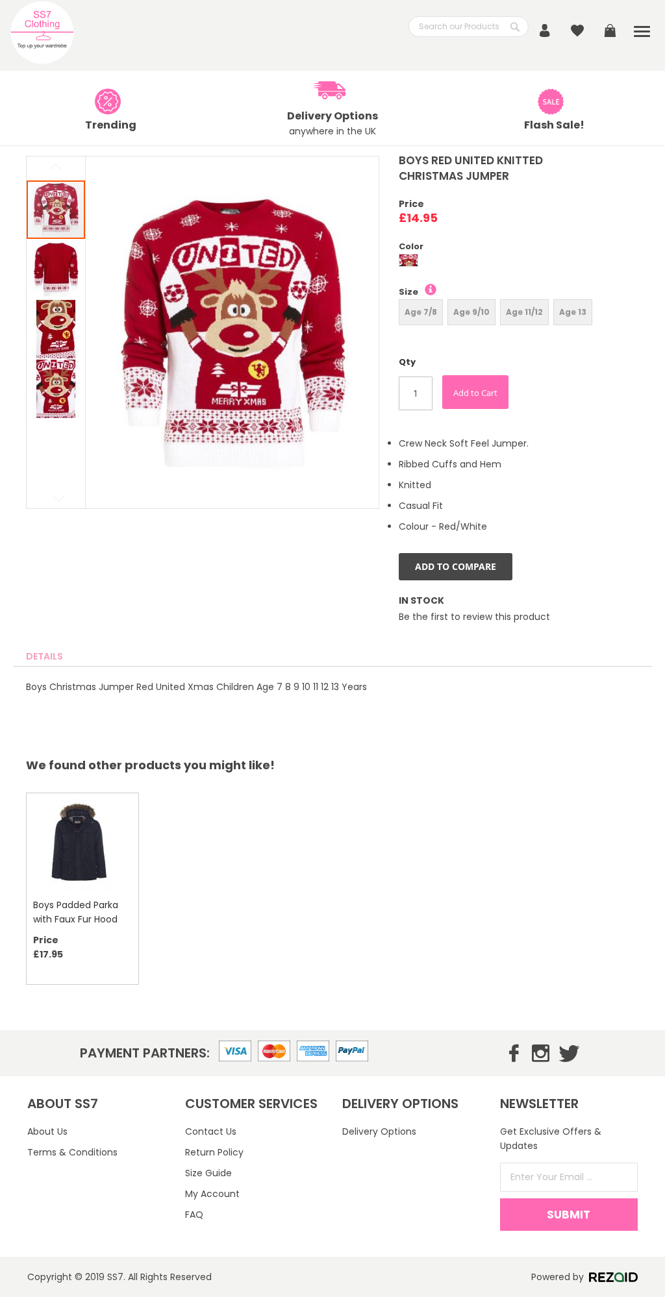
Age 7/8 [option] (421, 311)
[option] (408, 260)
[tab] (44, 656)
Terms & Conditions (72, 1152)
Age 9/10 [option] (471, 311)
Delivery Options (379, 1131)
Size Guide (208, 1173)
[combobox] (468, 26)
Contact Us (210, 1131)
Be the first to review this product (474, 616)
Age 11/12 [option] (524, 311)
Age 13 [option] (572, 311)
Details (44, 656)
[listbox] (532, 262)
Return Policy (214, 1152)
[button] (56, 269)
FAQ (194, 1214)
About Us (47, 1131)
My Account (212, 1193)
